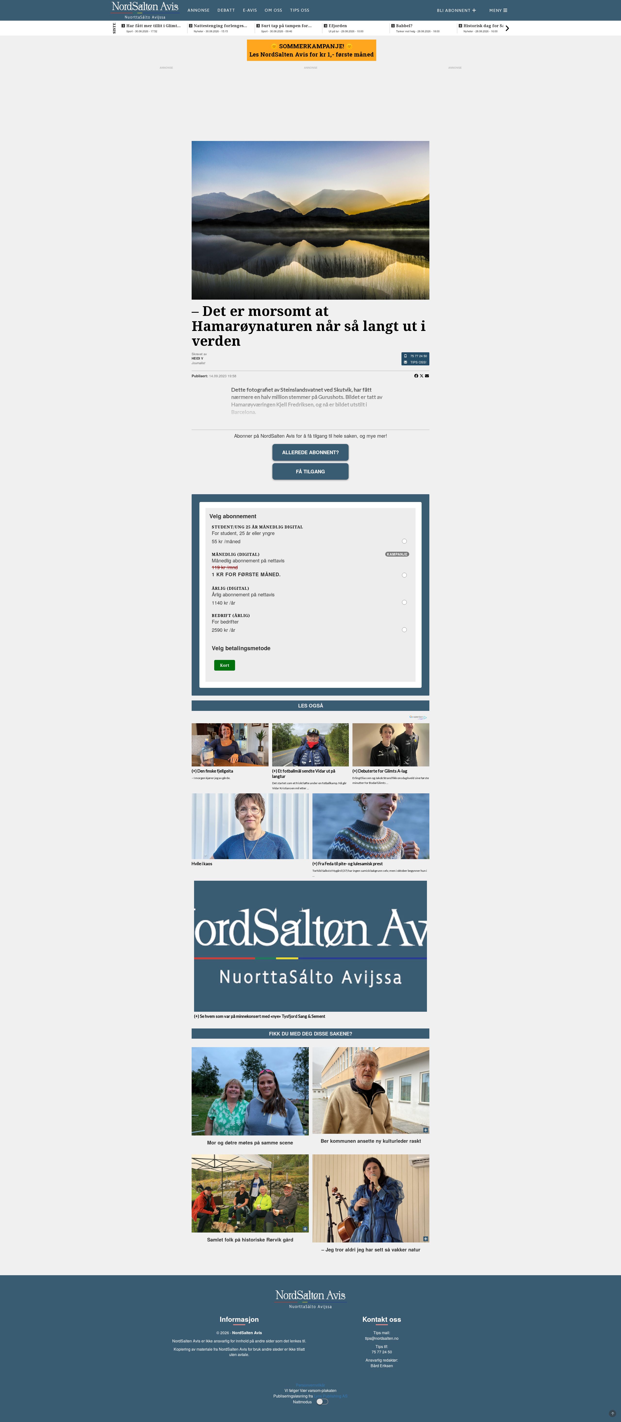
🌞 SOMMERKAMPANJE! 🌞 (311, 46)
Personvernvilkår (310, 1385)
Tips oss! (418, 362)
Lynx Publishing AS (331, 1396)
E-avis (250, 10)
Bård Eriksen (382, 1365)
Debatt (226, 10)
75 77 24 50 (418, 355)
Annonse (199, 10)
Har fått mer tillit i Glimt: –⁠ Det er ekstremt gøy (152, 25)
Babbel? (404, 25)
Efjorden (338, 25)
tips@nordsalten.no (382, 1338)
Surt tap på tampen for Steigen (284, 25)
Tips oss (299, 10)
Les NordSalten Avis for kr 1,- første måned (311, 54)
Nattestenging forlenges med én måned (219, 25)
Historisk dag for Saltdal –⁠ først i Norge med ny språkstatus (489, 25)
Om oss (273, 10)
